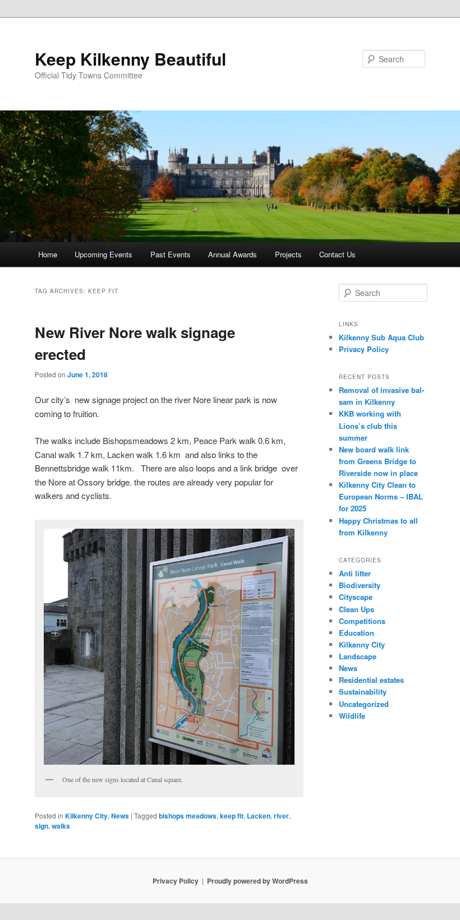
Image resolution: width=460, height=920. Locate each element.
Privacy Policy (364, 349)
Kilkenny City (86, 816)
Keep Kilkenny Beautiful (130, 59)
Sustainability (363, 691)
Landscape (357, 656)
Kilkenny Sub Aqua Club (381, 337)
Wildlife (352, 715)
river (281, 816)
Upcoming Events (103, 254)
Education (356, 632)
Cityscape (355, 596)
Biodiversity (359, 585)
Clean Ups (356, 609)
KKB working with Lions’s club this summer (370, 425)
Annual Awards (232, 254)
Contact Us (337, 254)
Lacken (258, 816)
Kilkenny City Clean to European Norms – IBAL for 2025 (381, 496)
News (120, 816)
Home (47, 254)
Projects (288, 254)
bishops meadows (188, 816)
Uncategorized (364, 704)
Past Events (170, 254)
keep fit (231, 816)
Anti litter (355, 573)
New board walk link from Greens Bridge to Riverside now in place (378, 461)
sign (41, 826)
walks (61, 826)
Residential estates (371, 679)
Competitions (362, 621)
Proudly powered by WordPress (257, 881)
